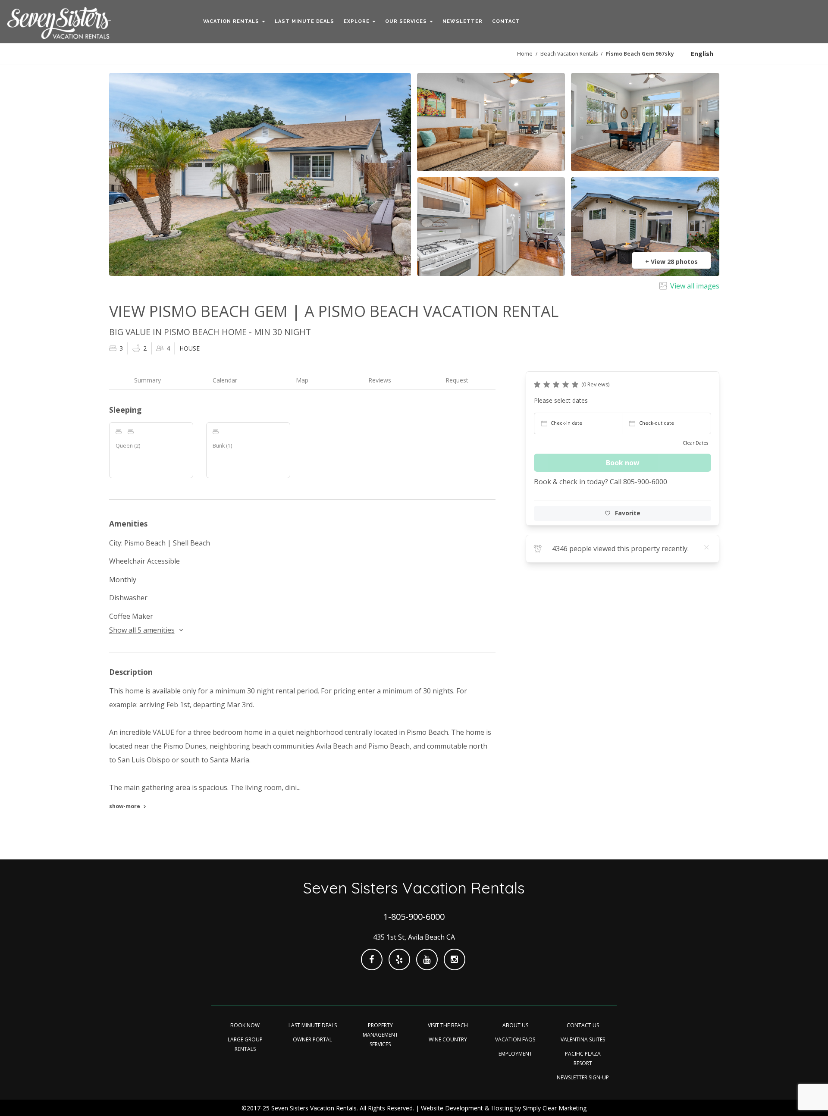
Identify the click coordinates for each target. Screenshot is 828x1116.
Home (525, 53)
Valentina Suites (583, 1039)
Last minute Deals (313, 1025)
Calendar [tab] (225, 380)
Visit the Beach (448, 1025)
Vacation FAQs (515, 1039)
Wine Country (448, 1039)
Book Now (245, 1025)
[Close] (707, 547)
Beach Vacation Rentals (569, 53)
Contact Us (583, 1025)
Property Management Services (380, 1035)
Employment (515, 1053)
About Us (515, 1025)
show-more (124, 806)
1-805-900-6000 (414, 916)
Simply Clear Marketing (554, 1108)
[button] (234, 21)
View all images (694, 286)
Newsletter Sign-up (583, 1077)
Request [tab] (456, 380)
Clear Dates (695, 443)
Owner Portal (312, 1039)
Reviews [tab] (379, 380)
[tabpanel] (302, 609)
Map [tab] (302, 380)
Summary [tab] (147, 380)
